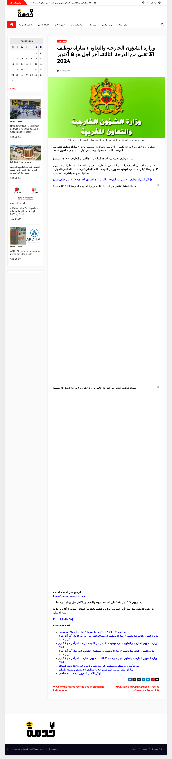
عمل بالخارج (60, 25)
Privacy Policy (158, 749)
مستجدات (92, 25)
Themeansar (53, 749)
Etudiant (14, 162)
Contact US (135, 749)
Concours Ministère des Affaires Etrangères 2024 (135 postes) (92, 632)
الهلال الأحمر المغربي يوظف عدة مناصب (79, 673)
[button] (162, 24)
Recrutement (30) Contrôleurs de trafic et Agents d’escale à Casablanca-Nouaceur (24, 129)
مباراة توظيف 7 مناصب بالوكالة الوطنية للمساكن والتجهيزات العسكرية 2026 (24, 211)
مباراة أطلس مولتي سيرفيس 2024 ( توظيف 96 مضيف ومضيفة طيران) (95, 669)
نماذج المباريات (77, 25)
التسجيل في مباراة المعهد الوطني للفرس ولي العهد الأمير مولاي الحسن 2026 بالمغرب (25, 170)
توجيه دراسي (107, 25)
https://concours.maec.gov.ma (69, 596)
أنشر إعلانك (123, 25)
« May (13, 88)
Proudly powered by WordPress (19, 749)
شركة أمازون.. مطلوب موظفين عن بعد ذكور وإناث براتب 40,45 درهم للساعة (98, 665)
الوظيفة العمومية (26, 25)
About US (146, 749)
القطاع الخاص (43, 25)
